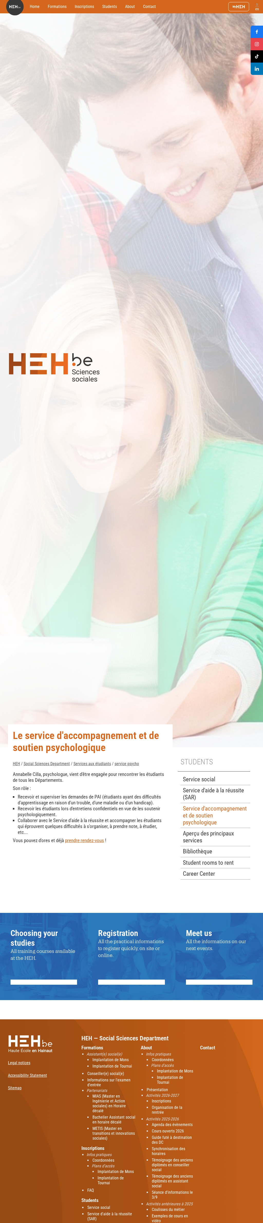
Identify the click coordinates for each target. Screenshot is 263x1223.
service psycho (127, 763)
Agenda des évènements (172, 1124)
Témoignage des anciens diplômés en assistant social (172, 1181)
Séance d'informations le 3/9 (172, 1195)
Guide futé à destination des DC (172, 1140)
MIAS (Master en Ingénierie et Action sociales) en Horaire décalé (109, 1103)
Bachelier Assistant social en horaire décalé (113, 1120)
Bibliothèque (197, 851)
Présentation (157, 1089)
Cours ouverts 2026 (168, 1131)
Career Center (199, 873)
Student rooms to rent (208, 862)
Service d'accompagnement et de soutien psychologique (215, 815)
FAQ (90, 1190)
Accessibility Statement (27, 1075)
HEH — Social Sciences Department (124, 1038)
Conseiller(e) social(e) (105, 1073)
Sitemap (15, 1088)
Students (109, 6)
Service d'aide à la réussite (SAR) (213, 794)
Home (35, 6)
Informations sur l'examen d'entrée (108, 1082)
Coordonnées (103, 1160)
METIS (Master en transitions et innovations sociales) (113, 1133)
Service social (199, 779)
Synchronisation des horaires (168, 1151)
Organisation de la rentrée (167, 1110)
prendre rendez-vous (84, 840)
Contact (149, 6)
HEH (16, 763)
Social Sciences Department (47, 763)
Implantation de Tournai (112, 1066)
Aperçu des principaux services (208, 837)
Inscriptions (84, 6)
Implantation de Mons (110, 1059)
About (130, 6)
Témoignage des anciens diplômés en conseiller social (172, 1165)
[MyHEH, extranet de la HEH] (238, 6)
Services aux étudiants (92, 763)
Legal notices (19, 1062)
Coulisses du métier (168, 1209)
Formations (57, 6)
